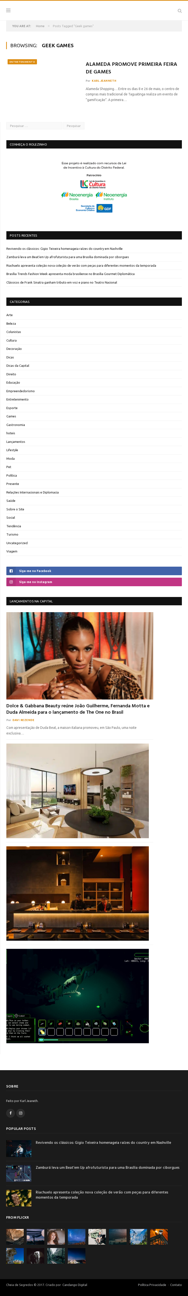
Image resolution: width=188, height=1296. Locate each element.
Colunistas (13, 331)
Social (10, 517)
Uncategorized (17, 543)
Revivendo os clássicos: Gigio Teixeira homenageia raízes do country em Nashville (64, 248)
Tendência (13, 526)
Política (11, 475)
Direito (11, 374)
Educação (13, 382)
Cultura (11, 340)
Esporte (12, 408)
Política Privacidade (152, 1284)
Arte (9, 315)
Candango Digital (74, 1284)
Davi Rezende (23, 720)
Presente (12, 483)
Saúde (10, 500)
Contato (176, 1284)
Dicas (10, 357)
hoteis (10, 433)
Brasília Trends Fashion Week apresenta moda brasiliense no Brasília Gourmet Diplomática (70, 273)
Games (11, 416)
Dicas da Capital (17, 365)
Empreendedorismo (20, 391)
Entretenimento (22, 61)
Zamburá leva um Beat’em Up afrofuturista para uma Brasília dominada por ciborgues (67, 257)
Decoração (14, 348)
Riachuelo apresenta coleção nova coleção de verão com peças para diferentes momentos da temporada (81, 265)
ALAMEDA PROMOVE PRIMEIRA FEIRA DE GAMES (131, 68)
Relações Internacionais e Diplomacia (32, 492)
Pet (8, 467)
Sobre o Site (15, 509)
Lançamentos (15, 441)
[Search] (180, 10)
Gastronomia (15, 424)
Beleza (11, 323)
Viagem (11, 551)
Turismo (12, 534)
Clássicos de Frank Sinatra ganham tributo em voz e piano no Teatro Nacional (61, 282)
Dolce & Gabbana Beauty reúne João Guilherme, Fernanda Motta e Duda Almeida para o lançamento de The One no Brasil (78, 709)
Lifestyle (12, 450)
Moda (10, 458)
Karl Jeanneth (104, 80)
